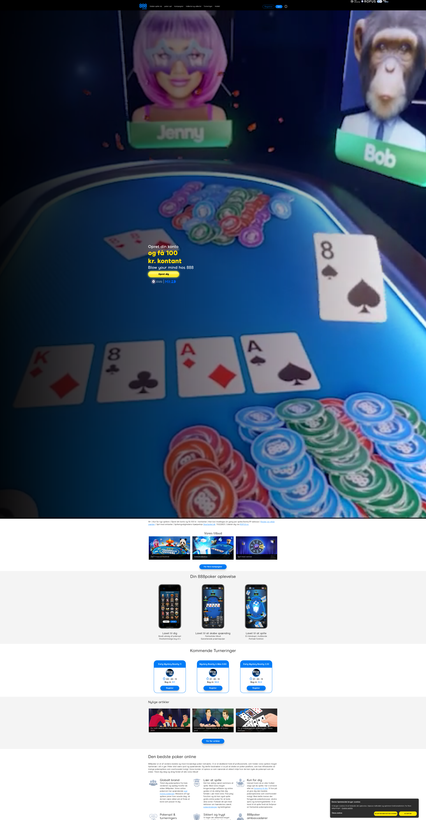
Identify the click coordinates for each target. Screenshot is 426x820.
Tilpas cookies (337, 813)
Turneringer (208, 6)
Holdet (217, 6)
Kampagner (178, 6)
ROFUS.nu (244, 524)
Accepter (407, 813)
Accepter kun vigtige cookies (386, 813)
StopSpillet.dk (209, 524)
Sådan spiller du (156, 6)
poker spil (168, 6)
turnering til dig (261, 788)
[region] (374, 808)
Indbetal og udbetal (193, 6)
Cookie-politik (347, 808)
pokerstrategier (210, 807)
